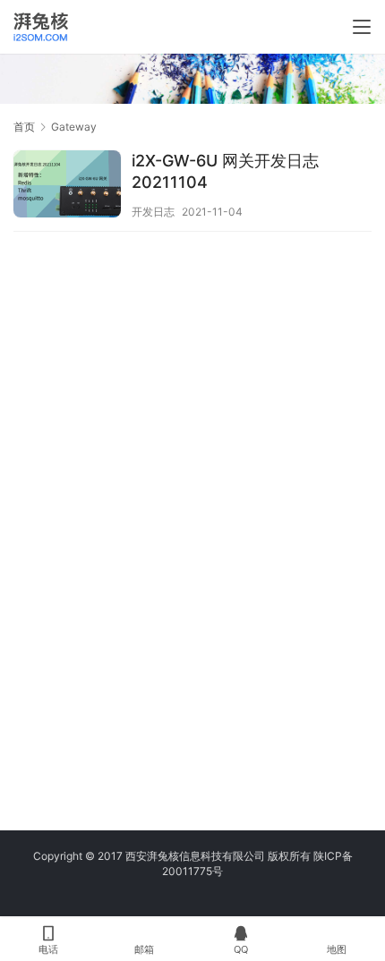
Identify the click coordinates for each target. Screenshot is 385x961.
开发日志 (153, 211)
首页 (24, 126)
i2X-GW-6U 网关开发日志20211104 (225, 171)
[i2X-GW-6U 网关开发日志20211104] (67, 186)
